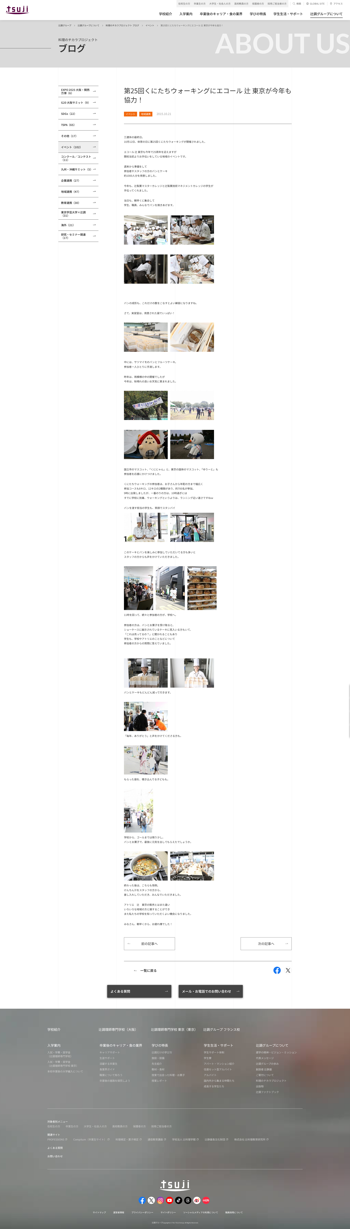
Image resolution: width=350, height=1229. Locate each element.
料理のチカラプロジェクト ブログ (122, 25)
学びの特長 (160, 1045)
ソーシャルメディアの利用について (200, 1212)
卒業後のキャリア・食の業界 (121, 1045)
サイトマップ (99, 1212)
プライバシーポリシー (142, 1212)
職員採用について (234, 1212)
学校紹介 (54, 1029)
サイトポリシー (168, 1212)
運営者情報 (118, 1212)
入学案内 (54, 1045)
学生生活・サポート (218, 1045)
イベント (149, 25)
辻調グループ (64, 25)
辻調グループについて (88, 25)
